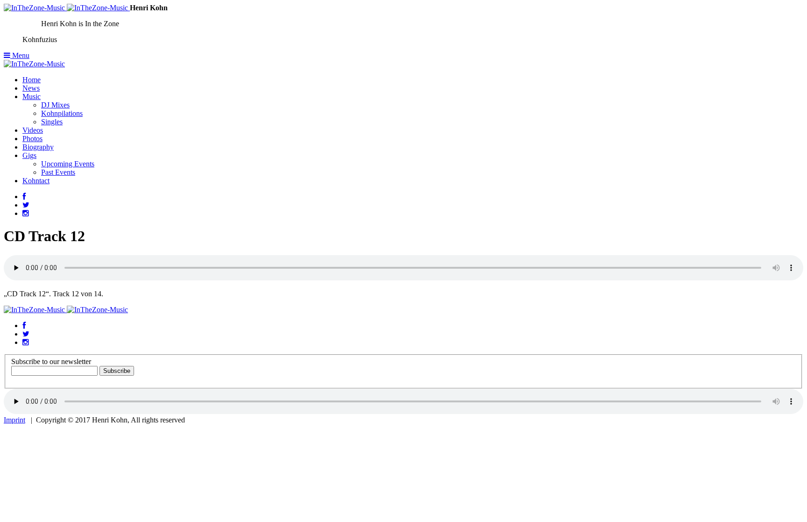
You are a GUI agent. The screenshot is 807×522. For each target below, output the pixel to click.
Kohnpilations (62, 113)
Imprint (14, 420)
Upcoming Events (67, 164)
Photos (32, 139)
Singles (52, 122)
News (31, 88)
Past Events (58, 172)
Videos (32, 130)
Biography (38, 147)
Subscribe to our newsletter (51, 361)
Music (31, 96)
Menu (19, 55)
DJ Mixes (55, 105)
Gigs (29, 155)
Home (31, 80)
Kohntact (36, 181)
